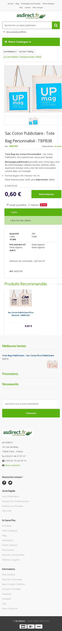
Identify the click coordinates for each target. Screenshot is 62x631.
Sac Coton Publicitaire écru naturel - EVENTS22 (20, 314)
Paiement (7, 593)
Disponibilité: (47, 146)
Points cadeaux (48, 3)
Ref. (6, 146)
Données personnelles (13, 554)
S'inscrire (31, 413)
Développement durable (30, 3)
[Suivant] (61, 284)
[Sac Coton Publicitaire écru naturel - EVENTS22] (21, 297)
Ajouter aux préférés (18, 205)
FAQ (20, 7)
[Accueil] (31, 16)
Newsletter (8, 540)
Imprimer (35, 205)
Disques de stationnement (15, 501)
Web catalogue (9, 530)
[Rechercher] (56, 25)
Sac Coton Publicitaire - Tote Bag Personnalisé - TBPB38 (22, 57)
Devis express (46, 194)
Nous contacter (12, 465)
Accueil (10, 3)
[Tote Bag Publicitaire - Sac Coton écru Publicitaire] (52, 364)
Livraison (6, 598)
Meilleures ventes (14, 346)
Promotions (10, 374)
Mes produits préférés (16, 32)
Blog (17, 3)
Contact (28, 7)
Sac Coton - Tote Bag (26, 51)
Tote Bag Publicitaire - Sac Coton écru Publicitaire (28, 355)
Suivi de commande (12, 579)
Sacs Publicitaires (9, 51)
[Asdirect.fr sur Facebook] (4, 483)
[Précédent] (58, 284)
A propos (6, 525)
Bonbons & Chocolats (12, 506)
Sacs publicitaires (10, 496)
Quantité (14, 233)
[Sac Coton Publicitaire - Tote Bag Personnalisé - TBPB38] (33, 121)
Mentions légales (11, 559)
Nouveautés (10, 384)
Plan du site (8, 549)
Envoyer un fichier (11, 588)
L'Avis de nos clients (20, 220)
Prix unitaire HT (18, 244)
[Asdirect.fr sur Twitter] (10, 483)
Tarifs (14, 212)
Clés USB (6, 510)
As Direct (20, 620)
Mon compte (38, 7)
